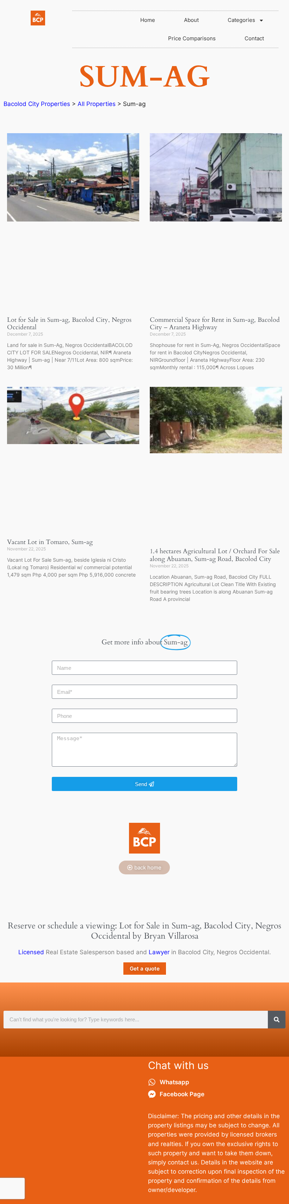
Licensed (31, 952)
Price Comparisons (192, 38)
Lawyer (159, 952)
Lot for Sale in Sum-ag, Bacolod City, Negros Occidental (69, 323)
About (191, 20)
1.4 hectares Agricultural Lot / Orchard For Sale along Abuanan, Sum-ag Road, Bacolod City (215, 555)
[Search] (276, 1019)
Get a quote (145, 968)
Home (147, 20)
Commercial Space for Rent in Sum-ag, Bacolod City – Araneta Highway (215, 323)
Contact (254, 38)
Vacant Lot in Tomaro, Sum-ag (50, 542)
